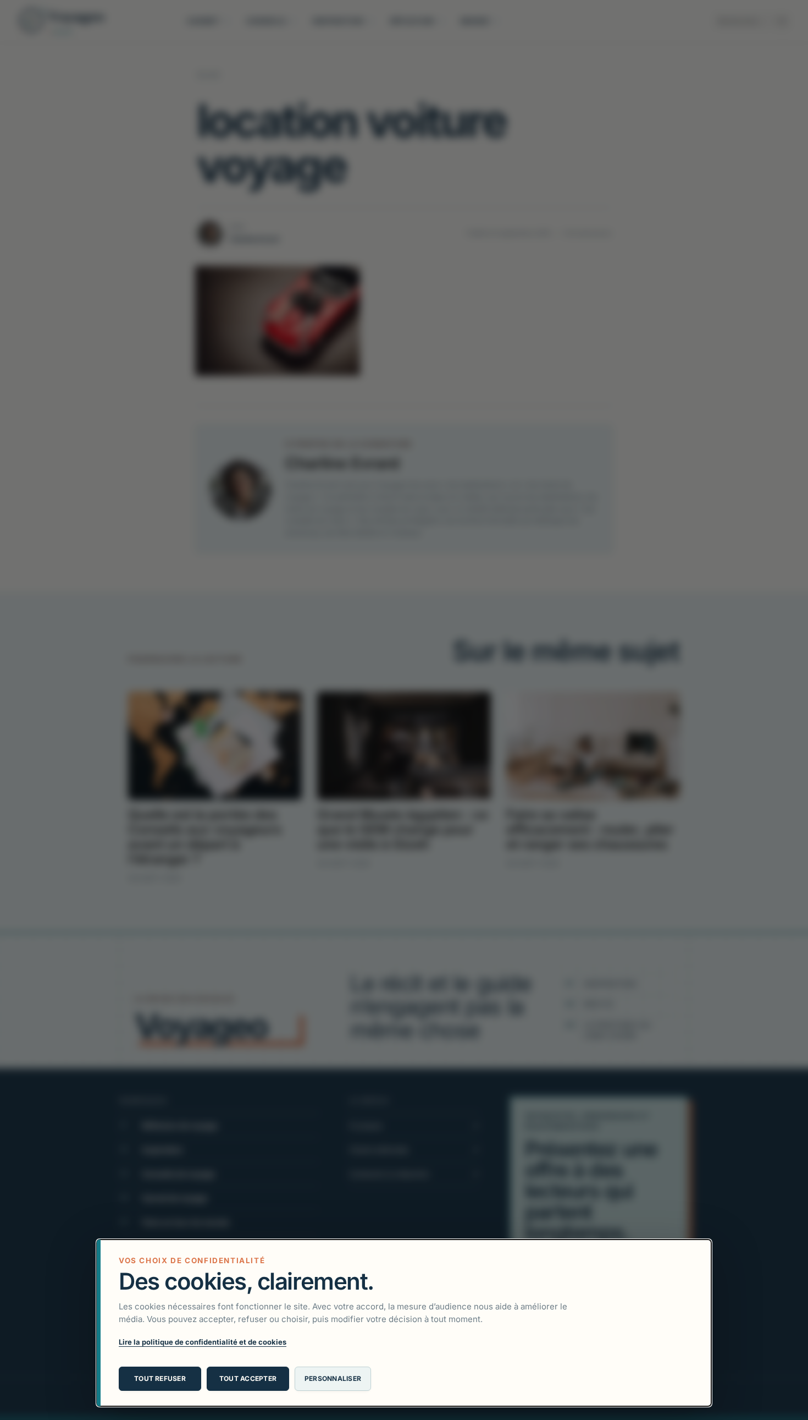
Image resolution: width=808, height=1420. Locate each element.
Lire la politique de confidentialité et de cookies (202, 1341)
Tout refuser (160, 1378)
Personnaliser (333, 1378)
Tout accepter (247, 1378)
